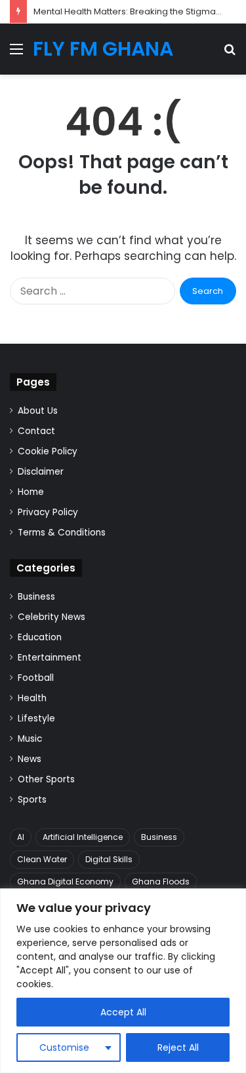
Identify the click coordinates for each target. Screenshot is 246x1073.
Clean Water (42, 859)
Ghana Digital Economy (65, 881)
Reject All (178, 1047)
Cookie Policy (47, 451)
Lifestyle (36, 718)
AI (20, 837)
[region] (123, 980)
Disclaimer (41, 471)
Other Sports (46, 779)
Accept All (123, 1012)
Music (30, 739)
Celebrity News (51, 617)
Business (36, 597)
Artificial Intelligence (83, 837)
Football (36, 678)
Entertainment (49, 657)
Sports (32, 799)
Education (40, 637)
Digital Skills (109, 859)
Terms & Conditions (62, 532)
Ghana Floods (161, 881)
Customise (64, 1047)
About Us (38, 411)
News (29, 759)
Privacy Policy (48, 512)
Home (31, 492)
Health (32, 698)
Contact (36, 431)
